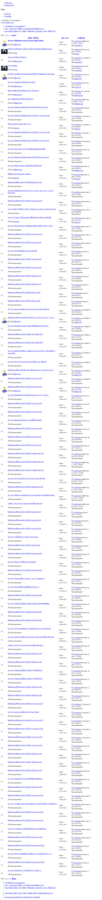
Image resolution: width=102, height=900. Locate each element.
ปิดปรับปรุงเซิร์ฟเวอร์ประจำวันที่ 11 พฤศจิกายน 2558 (26, 470)
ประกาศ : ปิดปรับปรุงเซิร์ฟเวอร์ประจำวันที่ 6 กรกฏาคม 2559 (28, 140)
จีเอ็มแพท (31, 31)
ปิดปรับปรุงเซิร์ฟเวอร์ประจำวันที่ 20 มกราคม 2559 (25, 412)
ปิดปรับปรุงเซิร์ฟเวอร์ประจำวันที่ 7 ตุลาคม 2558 (24, 545)
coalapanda (38, 31)
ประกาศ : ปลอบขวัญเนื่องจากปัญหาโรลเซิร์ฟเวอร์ (25, 670)
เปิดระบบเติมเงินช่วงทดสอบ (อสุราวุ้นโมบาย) (23, 90)
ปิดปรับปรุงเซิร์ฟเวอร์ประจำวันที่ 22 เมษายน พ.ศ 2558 (26, 862)
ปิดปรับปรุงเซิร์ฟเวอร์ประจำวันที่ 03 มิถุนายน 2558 (25, 787)
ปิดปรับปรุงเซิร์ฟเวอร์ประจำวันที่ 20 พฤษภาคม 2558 (25, 812)
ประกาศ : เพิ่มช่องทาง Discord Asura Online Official (25, 40)
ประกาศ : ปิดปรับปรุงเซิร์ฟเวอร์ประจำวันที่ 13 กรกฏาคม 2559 (29, 132)
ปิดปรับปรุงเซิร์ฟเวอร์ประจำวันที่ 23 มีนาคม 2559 (24, 276)
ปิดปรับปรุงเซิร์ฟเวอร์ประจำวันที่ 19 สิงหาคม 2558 (25, 662)
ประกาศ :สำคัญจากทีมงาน (17, 57)
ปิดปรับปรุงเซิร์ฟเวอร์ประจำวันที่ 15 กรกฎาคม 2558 (25, 729)
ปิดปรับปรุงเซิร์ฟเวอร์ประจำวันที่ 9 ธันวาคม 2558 (24, 437)
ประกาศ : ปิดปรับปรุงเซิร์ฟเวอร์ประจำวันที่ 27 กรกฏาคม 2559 (29, 115)
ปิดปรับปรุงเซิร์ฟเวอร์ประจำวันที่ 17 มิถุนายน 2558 (25, 762)
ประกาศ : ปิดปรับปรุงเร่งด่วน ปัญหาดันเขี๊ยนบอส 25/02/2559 (28, 326)
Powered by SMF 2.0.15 (13, 893)
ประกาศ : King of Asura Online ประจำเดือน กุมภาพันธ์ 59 (27, 362)
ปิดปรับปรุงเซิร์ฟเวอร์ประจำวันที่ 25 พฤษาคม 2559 (25, 201)
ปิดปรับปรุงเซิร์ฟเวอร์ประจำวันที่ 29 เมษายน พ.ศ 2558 (26, 845)
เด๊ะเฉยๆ (16, 128)
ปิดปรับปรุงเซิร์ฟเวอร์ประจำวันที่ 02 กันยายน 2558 (25, 620)
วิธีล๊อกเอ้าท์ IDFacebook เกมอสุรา (19, 174)
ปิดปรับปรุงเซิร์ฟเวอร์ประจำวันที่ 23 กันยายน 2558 (25, 570)
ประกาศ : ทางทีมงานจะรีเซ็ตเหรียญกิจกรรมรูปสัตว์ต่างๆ (27, 829)
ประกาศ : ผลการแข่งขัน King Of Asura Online (23, 712)
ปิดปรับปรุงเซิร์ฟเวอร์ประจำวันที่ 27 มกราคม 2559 (25, 378)
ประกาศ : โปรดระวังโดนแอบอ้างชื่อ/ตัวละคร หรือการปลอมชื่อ (29, 217)
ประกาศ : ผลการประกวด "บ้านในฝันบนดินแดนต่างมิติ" (27, 149)
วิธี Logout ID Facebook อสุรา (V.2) (19, 124)
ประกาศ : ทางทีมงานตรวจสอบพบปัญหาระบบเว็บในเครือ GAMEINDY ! (32, 804)
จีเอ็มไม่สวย (17, 95)
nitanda (77, 54)
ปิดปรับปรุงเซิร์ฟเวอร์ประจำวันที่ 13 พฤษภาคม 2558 (25, 820)
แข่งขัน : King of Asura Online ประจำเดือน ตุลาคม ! (25, 503)
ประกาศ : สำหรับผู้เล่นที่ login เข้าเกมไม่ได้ (22, 251)
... (9, 35)
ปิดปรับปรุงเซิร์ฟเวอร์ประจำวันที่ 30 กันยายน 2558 (25, 553)
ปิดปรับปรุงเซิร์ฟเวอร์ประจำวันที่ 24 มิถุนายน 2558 (25, 754)
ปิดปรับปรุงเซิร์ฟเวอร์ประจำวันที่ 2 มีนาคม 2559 (24, 301)
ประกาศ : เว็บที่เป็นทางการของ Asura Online (23, 537)
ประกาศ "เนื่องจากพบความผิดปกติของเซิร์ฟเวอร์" (25, 165)
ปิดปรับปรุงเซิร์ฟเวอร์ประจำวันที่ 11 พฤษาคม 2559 (25, 234)
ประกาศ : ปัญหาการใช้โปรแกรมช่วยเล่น (22, 562)
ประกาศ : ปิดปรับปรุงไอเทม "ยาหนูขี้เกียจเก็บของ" (25, 420)
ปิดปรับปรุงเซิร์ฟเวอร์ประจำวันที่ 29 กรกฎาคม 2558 (25, 704)
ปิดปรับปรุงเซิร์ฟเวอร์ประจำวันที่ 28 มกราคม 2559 (25, 387)
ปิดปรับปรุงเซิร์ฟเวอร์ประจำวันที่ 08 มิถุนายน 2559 (25, 182)
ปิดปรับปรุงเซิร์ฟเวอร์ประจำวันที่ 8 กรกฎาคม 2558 (25, 737)
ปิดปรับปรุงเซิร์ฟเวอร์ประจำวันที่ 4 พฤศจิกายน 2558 (25, 487)
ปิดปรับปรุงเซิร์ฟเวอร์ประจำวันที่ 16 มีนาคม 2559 (24, 284)
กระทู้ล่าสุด (81, 38)
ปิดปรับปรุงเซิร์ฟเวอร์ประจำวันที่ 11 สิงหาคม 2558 (25, 687)
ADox (45, 31)
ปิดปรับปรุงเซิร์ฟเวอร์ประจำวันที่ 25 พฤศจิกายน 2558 (26, 453)
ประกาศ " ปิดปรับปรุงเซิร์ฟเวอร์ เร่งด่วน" (22, 82)
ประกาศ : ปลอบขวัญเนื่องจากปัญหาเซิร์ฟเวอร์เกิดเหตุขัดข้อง (29, 603)
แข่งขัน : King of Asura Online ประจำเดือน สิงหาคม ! (26, 645)
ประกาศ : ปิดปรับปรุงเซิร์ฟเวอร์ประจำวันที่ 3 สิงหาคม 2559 (28, 107)
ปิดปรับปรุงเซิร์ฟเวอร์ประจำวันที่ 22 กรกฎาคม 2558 (25, 720)
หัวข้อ (30, 38)
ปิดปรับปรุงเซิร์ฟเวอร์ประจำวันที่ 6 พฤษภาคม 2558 (25, 837)
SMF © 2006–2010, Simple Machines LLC (38, 893)
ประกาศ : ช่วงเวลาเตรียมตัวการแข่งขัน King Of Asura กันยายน (29, 628)
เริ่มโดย (35, 38)
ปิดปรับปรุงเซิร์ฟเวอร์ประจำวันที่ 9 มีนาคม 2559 (24, 292)
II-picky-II (78, 87)
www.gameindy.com (7, 22)
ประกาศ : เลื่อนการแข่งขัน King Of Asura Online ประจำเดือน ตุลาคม (31, 495)
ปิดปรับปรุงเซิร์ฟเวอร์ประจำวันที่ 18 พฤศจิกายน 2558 (26, 462)
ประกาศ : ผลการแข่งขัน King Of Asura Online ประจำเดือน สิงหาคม (31, 637)
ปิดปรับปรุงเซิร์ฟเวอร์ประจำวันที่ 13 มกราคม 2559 (25, 428)
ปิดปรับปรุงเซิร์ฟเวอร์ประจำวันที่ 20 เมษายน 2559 (24, 267)
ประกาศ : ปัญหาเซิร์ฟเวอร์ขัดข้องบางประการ (23, 587)
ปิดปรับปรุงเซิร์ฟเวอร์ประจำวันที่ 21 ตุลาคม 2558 (24, 520)
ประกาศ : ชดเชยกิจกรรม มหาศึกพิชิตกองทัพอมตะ (25, 779)
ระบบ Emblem (12, 65)
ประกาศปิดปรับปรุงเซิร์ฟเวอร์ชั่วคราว (21, 99)
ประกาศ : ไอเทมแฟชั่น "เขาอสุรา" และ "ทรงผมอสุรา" (26, 578)
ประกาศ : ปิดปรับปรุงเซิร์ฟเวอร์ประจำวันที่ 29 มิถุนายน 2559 (28, 157)
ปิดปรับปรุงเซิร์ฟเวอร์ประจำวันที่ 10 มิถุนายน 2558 (25, 770)
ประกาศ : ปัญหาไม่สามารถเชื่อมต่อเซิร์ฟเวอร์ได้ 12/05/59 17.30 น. (30, 226)
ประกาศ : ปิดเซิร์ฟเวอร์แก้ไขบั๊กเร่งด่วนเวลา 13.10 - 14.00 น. (28, 395)
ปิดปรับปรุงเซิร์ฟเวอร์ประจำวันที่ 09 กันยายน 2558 (25, 612)
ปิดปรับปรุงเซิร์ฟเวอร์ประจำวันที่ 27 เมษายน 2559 (24, 259)
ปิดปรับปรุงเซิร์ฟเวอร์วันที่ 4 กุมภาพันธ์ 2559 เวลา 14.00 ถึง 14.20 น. (30, 370)
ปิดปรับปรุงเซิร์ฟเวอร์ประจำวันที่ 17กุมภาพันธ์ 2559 (25, 342)
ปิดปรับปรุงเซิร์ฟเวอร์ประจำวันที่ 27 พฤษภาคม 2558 (25, 795)
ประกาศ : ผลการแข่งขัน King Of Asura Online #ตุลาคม (26, 478)
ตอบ (62, 38)
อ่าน (67, 38)
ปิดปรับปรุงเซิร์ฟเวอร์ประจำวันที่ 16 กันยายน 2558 (25, 595)
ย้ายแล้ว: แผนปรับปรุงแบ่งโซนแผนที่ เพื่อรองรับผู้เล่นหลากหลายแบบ (31, 74)
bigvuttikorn (78, 45)
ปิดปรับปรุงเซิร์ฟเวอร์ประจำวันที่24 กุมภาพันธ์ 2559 (25, 334)
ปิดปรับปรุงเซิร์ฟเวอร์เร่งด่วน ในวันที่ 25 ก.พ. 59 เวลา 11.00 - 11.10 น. (31, 317)
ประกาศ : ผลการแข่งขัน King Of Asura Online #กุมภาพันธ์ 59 (28, 309)
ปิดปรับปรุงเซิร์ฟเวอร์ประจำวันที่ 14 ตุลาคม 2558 (24, 528)
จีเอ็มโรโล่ (51, 31)
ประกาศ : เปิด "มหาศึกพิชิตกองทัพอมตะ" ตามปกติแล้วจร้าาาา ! (30, 854)
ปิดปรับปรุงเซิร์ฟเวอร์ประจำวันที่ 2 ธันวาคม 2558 (24, 445)
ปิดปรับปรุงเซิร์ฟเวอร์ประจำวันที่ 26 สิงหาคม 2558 (25, 653)
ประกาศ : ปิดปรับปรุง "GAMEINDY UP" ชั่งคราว (24, 870)
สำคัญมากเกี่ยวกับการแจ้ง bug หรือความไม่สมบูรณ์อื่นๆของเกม (30, 49)
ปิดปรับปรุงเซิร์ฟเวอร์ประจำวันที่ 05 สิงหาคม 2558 (25, 695)
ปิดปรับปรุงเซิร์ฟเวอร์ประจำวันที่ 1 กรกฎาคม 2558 (25, 745)
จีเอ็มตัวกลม (17, 61)
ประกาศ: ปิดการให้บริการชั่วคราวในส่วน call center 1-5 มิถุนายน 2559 (32, 209)
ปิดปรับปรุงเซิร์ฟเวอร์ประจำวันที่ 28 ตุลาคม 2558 (24, 512)
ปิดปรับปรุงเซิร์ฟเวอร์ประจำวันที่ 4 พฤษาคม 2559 (24, 242)
